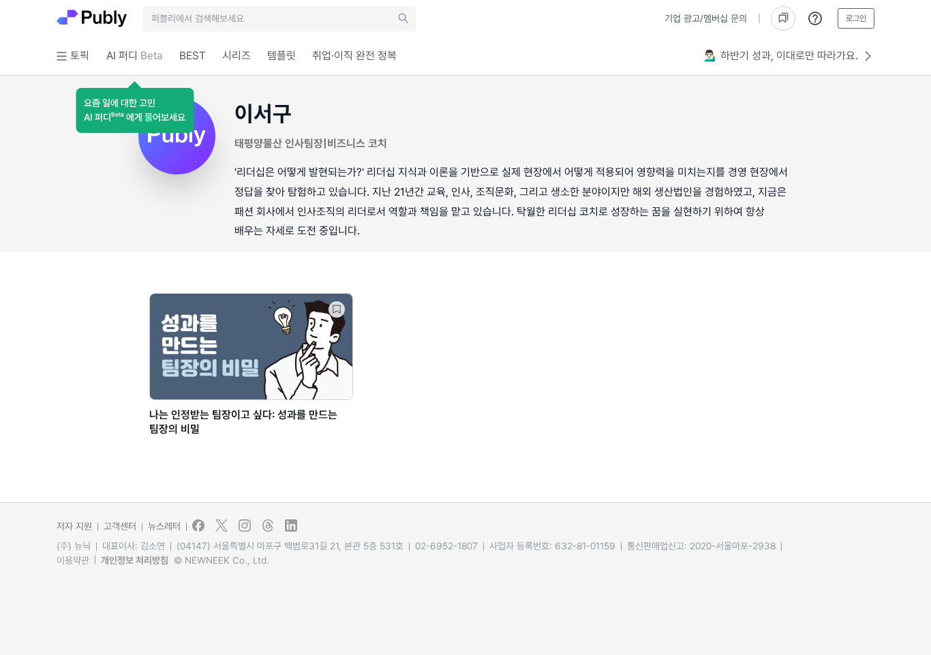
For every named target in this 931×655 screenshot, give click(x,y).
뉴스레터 (164, 526)
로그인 (856, 18)
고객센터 (120, 526)
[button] (135, 110)
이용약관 (73, 560)
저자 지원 (74, 526)
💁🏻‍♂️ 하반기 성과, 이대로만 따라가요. (781, 55)
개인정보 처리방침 (134, 560)
